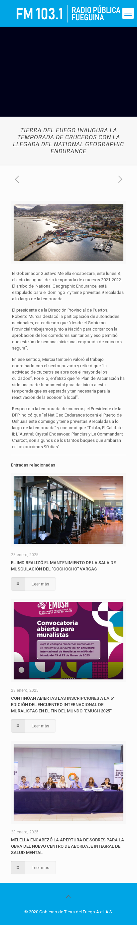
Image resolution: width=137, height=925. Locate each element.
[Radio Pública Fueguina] (68, 13)
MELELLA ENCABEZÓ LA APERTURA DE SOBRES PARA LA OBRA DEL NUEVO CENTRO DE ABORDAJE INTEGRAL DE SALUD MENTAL (67, 846)
